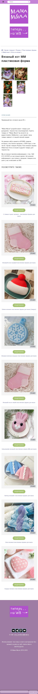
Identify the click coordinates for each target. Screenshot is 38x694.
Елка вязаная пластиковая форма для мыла (19, 542)
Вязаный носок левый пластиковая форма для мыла (19, 402)
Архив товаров (9, 50)
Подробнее (19, 210)
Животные (6, 52)
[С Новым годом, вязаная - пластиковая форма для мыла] (19, 189)
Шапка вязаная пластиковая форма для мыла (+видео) (19, 309)
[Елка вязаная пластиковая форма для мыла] (19, 517)
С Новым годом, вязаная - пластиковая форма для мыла (19, 215)
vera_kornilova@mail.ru (21, 635)
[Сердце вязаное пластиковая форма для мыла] (19, 564)
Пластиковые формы (29, 50)
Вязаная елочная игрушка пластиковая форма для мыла (19, 356)
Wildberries (15, 135)
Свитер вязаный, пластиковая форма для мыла (19, 496)
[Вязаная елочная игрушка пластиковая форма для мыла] (19, 331)
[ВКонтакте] (13, 630)
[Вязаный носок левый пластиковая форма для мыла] (19, 377)
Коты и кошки (15, 52)
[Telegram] (17, 630)
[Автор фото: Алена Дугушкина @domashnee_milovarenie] (7, 74)
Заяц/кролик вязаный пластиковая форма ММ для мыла (19, 449)
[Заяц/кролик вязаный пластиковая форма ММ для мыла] (19, 424)
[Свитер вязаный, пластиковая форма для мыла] (19, 470)
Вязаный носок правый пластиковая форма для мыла (19, 263)
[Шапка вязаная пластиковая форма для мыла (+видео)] (19, 284)
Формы (18, 50)
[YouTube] (24, 630)
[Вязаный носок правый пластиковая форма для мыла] (19, 237)
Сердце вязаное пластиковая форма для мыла (19, 589)
